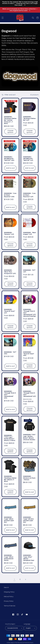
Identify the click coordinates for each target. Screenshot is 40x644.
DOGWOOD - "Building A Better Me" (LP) (29, 118)
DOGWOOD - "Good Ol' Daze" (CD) (28, 353)
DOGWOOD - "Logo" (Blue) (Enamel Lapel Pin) (9, 519)
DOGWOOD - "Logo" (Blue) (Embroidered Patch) (8, 558)
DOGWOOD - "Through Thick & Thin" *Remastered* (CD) (10, 395)
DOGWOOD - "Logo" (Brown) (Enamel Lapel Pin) (28, 519)
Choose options (10, 131)
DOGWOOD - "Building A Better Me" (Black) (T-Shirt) (10, 479)
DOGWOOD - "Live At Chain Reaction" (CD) (10, 195)
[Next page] (25, 579)
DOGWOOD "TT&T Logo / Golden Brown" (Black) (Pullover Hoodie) (29, 437)
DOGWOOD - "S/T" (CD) (10, 352)
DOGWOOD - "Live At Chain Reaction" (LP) (29, 195)
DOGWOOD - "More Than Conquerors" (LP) (10, 271)
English (28, 628)
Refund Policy (8, 596)
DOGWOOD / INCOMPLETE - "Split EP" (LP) (28, 158)
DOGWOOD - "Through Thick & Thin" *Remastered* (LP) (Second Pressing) (29, 313)
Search (6, 587)
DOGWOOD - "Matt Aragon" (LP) (29, 233)
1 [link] (14, 579)
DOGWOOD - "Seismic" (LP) (9, 233)
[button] (2, 18)
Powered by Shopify (28, 642)
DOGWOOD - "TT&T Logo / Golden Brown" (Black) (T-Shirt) (9, 438)
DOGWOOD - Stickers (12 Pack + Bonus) (29, 478)
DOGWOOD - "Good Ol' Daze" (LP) (9, 311)
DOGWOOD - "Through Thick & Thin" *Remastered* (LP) (29, 394)
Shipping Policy (9, 592)
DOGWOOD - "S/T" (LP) (29, 271)
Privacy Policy (8, 601)
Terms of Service (9, 606)
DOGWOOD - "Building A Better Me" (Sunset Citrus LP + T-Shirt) (10, 120)
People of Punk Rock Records (17, 642)
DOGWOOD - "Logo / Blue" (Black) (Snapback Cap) (28, 558)
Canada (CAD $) (12, 628)
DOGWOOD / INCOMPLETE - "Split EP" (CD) (9, 158)
